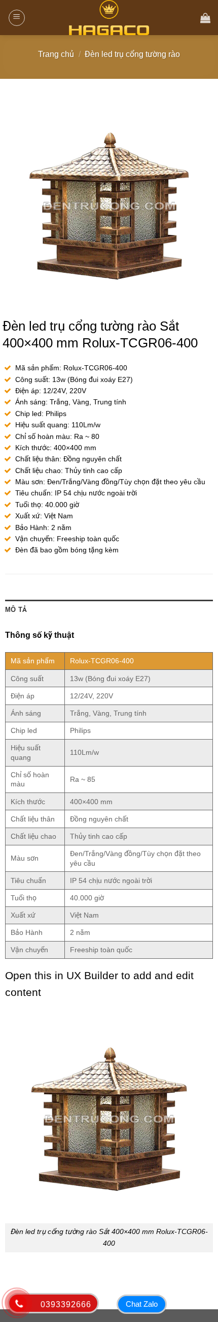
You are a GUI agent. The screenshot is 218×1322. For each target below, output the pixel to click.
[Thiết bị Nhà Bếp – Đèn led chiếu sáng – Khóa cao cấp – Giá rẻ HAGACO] (109, 17)
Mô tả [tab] (16, 609)
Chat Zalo (142, 1304)
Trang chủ (56, 54)
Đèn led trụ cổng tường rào (132, 54)
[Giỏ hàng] (205, 18)
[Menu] (17, 18)
